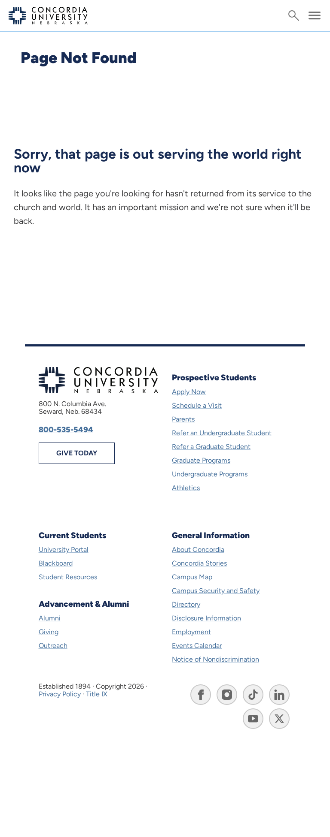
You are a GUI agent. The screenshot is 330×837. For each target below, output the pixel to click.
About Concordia (198, 549)
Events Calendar (197, 645)
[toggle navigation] (314, 15)
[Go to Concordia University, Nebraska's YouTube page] (253, 718)
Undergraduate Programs (210, 474)
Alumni (50, 618)
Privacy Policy (60, 694)
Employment (191, 632)
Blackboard (56, 563)
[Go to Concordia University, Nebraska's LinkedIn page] (279, 694)
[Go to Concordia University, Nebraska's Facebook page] (200, 694)
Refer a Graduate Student (211, 447)
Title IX (96, 694)
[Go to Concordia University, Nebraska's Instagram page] (226, 694)
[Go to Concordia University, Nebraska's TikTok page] (253, 694)
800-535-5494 (66, 429)
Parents (183, 419)
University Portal (64, 549)
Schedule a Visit (197, 405)
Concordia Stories (199, 563)
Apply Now (189, 392)
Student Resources (68, 577)
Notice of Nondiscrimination (215, 659)
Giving (48, 632)
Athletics (186, 488)
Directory (186, 604)
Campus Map (192, 577)
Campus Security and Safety (216, 591)
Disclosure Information (206, 618)
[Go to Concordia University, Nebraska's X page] (279, 718)
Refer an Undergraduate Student (222, 433)
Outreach (53, 645)
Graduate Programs (201, 460)
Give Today (76, 453)
